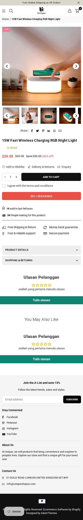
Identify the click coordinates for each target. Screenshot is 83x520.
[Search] (11, 10)
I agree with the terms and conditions (29, 185)
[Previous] (7, 66)
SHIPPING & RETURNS (18, 260)
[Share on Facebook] (31, 131)
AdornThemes (49, 513)
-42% (6, 29)
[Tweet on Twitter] (37, 131)
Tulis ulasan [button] (41, 300)
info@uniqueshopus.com (21, 483)
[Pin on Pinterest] (43, 131)
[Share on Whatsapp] (54, 131)
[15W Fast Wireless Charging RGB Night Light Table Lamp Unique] (11, 116)
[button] (77, 10)
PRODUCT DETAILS (16, 249)
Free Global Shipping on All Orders (41, 2)
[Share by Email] (60, 131)
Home (5, 19)
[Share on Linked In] (48, 131)
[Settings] (69, 10)
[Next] (76, 66)
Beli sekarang (41, 196)
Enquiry (66, 166)
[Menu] (3, 10)
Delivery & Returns (42, 166)
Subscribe (72, 399)
